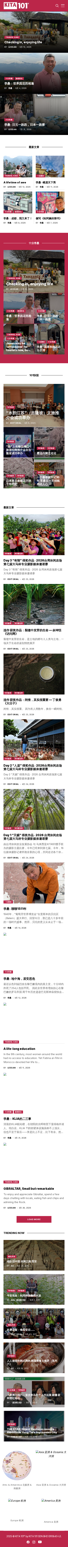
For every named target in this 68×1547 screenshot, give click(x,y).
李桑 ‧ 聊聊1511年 (15, 908)
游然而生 (19, 78)
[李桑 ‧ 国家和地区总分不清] (49, 339)
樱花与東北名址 (46, 453)
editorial (15, 423)
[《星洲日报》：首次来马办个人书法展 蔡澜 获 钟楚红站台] (34, 1392)
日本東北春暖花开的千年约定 (18, 482)
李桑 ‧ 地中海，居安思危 (19, 978)
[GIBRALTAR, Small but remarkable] (34, 1163)
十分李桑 (9, 78)
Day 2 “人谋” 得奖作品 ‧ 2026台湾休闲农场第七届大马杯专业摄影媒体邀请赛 (32, 767)
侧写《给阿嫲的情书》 (49, 218)
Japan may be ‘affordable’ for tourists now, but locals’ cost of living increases (17, 349)
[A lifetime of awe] (17, 166)
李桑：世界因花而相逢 (19, 83)
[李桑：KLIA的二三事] (34, 1093)
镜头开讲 (11, 1256)
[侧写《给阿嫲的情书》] (50, 202)
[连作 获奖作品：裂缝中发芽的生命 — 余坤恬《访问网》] (34, 604)
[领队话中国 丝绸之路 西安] (34, 1255)
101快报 (10, 407)
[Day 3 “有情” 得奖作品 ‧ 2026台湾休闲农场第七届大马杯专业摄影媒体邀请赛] (34, 534)
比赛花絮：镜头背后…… (21, 1329)
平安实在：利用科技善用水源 (24, 1295)
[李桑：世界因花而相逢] (34, 73)
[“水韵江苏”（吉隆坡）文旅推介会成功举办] (34, 405)
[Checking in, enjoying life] (34, 32)
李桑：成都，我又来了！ (17, 218)
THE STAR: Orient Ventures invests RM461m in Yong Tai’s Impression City (32, 1430)
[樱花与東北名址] (49, 442)
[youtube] (39, 1542)
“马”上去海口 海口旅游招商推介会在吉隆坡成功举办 (18, 450)
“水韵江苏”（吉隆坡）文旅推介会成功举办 (32, 415)
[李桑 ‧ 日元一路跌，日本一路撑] (34, 114)
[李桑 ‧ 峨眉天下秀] (50, 166)
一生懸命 (40, 176)
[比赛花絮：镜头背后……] (34, 1323)
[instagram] (33, 1542)
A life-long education (19, 1049)
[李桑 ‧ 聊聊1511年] (34, 882)
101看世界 (19, 553)
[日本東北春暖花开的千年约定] (18, 473)
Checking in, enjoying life (23, 42)
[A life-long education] (34, 1023)
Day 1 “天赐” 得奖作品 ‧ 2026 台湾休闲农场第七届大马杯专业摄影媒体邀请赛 (32, 836)
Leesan (12, 47)
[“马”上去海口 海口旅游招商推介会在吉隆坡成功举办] (18, 442)
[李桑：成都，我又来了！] (17, 202)
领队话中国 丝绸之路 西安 (22, 1261)
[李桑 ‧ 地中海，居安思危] (34, 953)
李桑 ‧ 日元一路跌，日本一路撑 (24, 124)
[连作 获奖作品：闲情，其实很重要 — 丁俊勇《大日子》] (34, 674)
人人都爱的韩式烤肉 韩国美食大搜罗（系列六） (32, 1362)
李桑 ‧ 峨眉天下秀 (46, 182)
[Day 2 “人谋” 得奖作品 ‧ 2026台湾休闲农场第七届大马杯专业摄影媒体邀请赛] (34, 739)
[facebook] (28, 1542)
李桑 (10, 88)
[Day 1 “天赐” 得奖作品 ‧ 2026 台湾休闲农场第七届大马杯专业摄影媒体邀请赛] (34, 809)
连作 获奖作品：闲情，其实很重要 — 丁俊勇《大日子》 (32, 701)
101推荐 (41, 448)
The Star (16, 1437)
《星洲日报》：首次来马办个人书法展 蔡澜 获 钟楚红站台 (33, 1396)
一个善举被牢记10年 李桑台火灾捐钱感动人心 (48, 480)
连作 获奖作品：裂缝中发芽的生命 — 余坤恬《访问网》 (32, 631)
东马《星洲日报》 (19, 1300)
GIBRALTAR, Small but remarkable (28, 1188)
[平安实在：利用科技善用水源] (34, 1289)
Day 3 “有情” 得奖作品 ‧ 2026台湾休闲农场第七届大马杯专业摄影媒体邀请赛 (32, 562)
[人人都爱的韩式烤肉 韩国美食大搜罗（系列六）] (34, 1357)
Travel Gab (12, 37)
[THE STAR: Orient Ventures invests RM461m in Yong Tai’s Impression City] (34, 1426)
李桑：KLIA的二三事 (17, 1119)
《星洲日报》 (17, 1403)
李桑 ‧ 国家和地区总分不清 (49, 348)
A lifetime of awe (14, 182)
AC (12, 1266)
